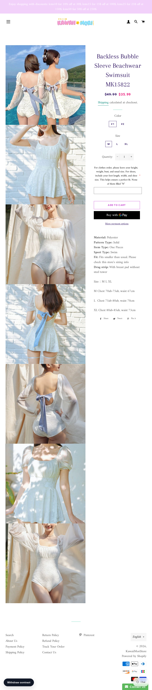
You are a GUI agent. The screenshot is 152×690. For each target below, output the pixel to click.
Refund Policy (51, 641)
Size (117, 136)
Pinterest (88, 635)
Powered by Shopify (134, 656)
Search (10, 635)
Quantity (107, 157)
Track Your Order (53, 647)
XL (126, 144)
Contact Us (49, 652)
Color (117, 116)
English (137, 637)
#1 (112, 124)
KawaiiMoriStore (136, 651)
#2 (122, 124)
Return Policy (50, 635)
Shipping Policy (15, 652)
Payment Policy (15, 647)
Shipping (103, 102)
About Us (11, 641)
